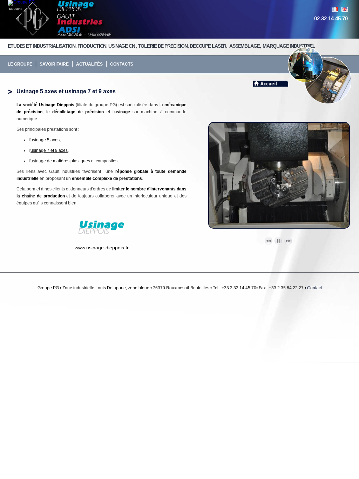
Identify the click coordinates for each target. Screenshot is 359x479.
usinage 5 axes (45, 139)
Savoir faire (54, 64)
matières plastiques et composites (85, 160)
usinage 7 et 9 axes (49, 150)
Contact (314, 287)
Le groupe (20, 64)
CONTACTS (121, 64)
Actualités (89, 64)
